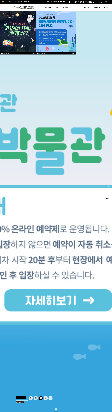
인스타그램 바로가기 (66, 2)
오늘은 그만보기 (42, 53)
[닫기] (73, 53)
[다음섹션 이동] (56, 409)
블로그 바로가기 (61, 2)
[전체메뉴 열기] (3, 7)
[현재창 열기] (56, 31)
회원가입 (55, 2)
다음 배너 (24, 397)
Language (100, 2)
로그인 (48, 2)
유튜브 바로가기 (64, 2)
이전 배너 (17, 397)
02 (36, 398)
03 (41, 398)
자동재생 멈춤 (21, 397)
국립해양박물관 (22, 7)
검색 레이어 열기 (106, 2)
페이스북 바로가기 (69, 2)
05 (50, 398)
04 (46, 398)
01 (31, 398)
